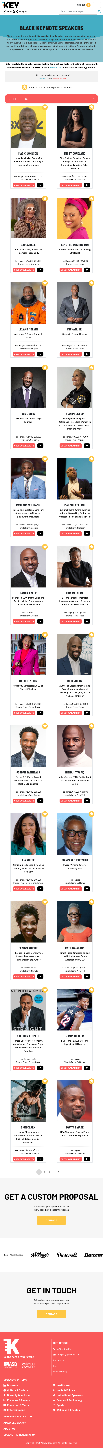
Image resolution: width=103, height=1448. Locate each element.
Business (12, 1385)
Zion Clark (28, 1127)
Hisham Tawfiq (74, 772)
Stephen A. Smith (28, 1036)
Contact (51, 1220)
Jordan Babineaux (28, 772)
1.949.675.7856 (63, 1348)
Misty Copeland (74, 153)
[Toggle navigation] (97, 5)
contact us (55, 67)
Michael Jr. (74, 329)
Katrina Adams (74, 948)
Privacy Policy (60, 1371)
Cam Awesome (75, 593)
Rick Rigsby (74, 681)
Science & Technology (69, 1400)
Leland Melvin (28, 329)
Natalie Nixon (28, 681)
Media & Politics (66, 1390)
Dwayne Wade (75, 1127)
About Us (9, 1428)
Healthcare (63, 1385)
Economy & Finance (18, 1400)
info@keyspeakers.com (68, 1354)
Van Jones (28, 414)
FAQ (55, 1365)
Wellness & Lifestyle (69, 1409)
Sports (61, 1404)
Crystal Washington (75, 244)
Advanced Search (14, 1422)
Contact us (42, 78)
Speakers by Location (17, 1416)
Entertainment (16, 1409)
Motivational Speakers (70, 1395)
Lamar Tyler (28, 593)
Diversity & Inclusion (19, 1395)
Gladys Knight (28, 948)
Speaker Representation (19, 1434)
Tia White (28, 860)
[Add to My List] (45, 107)
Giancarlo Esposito (75, 860)
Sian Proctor (75, 414)
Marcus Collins (74, 505)
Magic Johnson (28, 153)
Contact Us (58, 1360)
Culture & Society (17, 1390)
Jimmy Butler (75, 1036)
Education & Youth (18, 1404)
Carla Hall (28, 244)
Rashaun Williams (28, 505)
